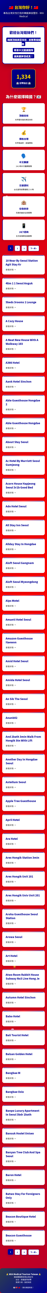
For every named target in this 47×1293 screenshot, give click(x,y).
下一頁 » (33, 248)
